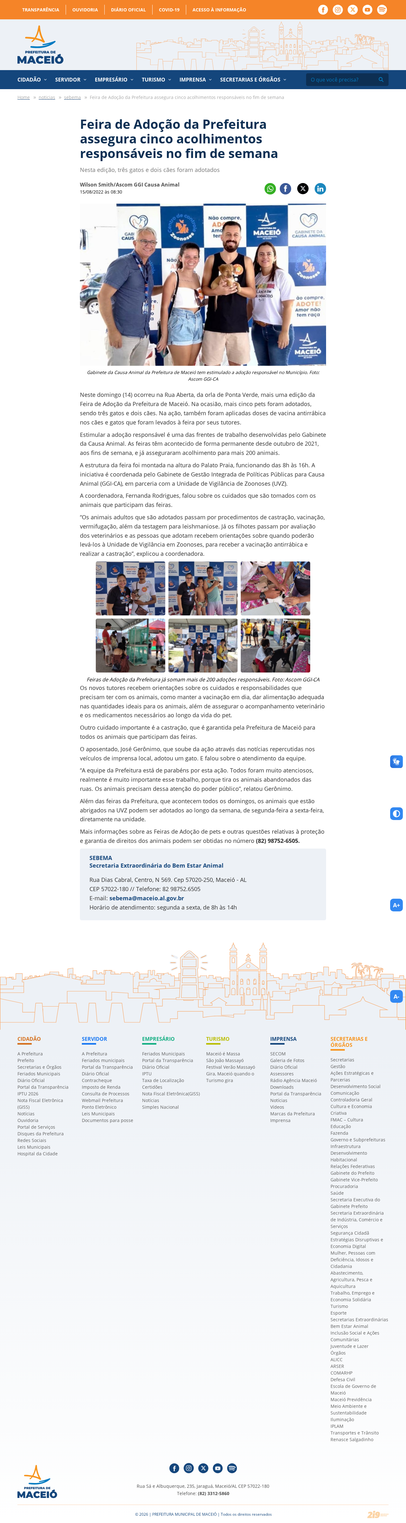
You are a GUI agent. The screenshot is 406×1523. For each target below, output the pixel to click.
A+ (396, 905)
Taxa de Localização (163, 1080)
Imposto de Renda (101, 1087)
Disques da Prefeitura (40, 1134)
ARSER (337, 1366)
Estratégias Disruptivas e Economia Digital (357, 1243)
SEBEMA (100, 858)
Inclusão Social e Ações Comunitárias (355, 1336)
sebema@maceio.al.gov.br (146, 898)
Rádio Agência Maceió (293, 1080)
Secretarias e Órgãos (250, 79)
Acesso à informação (219, 10)
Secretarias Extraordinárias (359, 1319)
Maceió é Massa (223, 1054)
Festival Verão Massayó (230, 1067)
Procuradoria (344, 1186)
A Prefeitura (30, 1054)
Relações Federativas (353, 1166)
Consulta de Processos (105, 1094)
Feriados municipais (103, 1060)
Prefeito (25, 1060)
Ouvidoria (85, 10)
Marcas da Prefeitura (292, 1114)
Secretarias (342, 1060)
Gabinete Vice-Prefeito (354, 1180)
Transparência (40, 10)
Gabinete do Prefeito (352, 1173)
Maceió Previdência (351, 1399)
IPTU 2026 (27, 1094)
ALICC (337, 1359)
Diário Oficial (128, 10)
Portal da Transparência (43, 1087)
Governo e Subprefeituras (358, 1140)
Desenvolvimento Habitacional (349, 1156)
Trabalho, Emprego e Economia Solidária (353, 1296)
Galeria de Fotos (287, 1060)
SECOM (278, 1054)
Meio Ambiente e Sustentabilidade (349, 1409)
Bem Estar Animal (349, 1326)
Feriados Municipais (38, 1074)
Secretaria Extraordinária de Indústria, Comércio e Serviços (357, 1219)
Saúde (337, 1193)
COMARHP (341, 1373)
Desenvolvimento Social (356, 1086)
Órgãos (338, 1353)
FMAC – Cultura (347, 1120)
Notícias (26, 1114)
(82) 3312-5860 (213, 1493)
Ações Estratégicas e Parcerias (352, 1076)
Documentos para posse (107, 1120)
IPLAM (337, 1426)
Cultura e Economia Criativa (351, 1109)
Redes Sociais (31, 1140)
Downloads (282, 1087)
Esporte (339, 1313)
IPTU (147, 1074)
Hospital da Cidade (37, 1154)
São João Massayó (225, 1060)
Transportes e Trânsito (355, 1433)
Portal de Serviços (36, 1127)
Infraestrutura (346, 1146)
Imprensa (280, 1120)
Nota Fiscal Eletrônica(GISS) (171, 1094)
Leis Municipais (33, 1147)
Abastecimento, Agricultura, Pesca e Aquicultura (351, 1279)
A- (396, 996)
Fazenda (339, 1133)
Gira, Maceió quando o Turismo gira (230, 1077)
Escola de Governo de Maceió (353, 1389)
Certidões (152, 1087)
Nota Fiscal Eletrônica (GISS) (40, 1103)
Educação (341, 1126)
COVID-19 (169, 10)
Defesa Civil (343, 1379)
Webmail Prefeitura (102, 1100)
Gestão (338, 1066)
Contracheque (97, 1080)
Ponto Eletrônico (99, 1107)
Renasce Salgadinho (352, 1439)
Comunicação (345, 1093)
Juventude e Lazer (350, 1346)
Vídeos (277, 1107)
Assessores (282, 1074)
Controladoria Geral (351, 1100)
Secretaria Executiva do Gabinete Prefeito (355, 1203)
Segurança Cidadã (350, 1233)
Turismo (339, 1306)
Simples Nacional (160, 1107)
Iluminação (342, 1419)
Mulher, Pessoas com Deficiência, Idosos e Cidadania (353, 1259)
